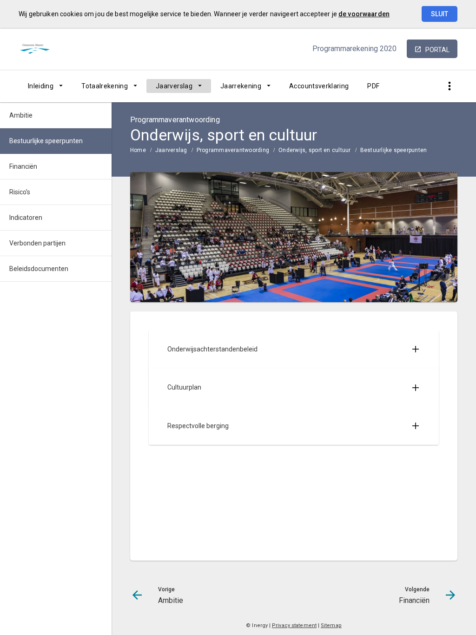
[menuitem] (45, 86)
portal (437, 49)
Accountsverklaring (319, 86)
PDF (373, 86)
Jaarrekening (240, 86)
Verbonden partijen (37, 243)
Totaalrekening (104, 86)
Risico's (19, 192)
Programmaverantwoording (233, 150)
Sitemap (331, 625)
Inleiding (40, 86)
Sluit (439, 14)
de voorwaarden (364, 14)
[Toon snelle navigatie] (449, 86)
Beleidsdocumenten (38, 268)
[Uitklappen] (415, 349)
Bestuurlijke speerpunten (393, 150)
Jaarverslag (174, 86)
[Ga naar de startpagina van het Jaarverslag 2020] (42, 49)
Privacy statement (294, 625)
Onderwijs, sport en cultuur (314, 150)
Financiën (23, 166)
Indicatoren (25, 217)
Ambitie (21, 115)
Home (138, 150)
